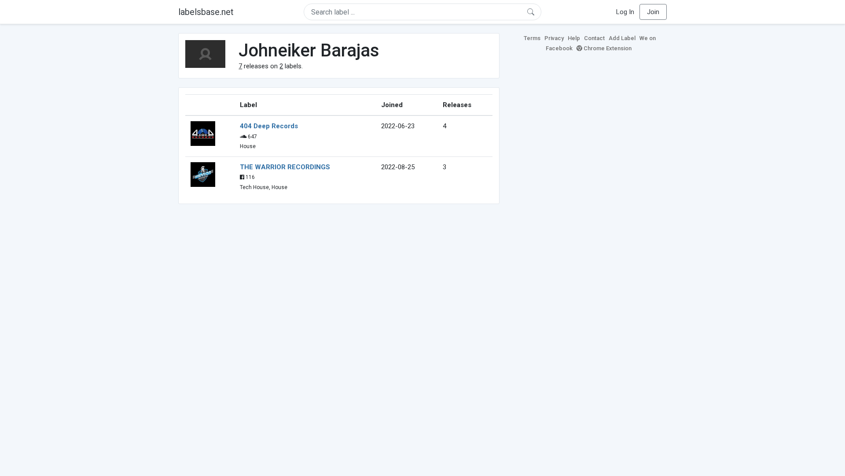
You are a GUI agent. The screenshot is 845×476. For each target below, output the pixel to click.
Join (653, 12)
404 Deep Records (269, 126)
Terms (532, 38)
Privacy (554, 38)
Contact (594, 38)
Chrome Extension (607, 48)
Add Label (622, 38)
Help (574, 38)
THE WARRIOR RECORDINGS (285, 167)
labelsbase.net (206, 12)
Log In (625, 12)
